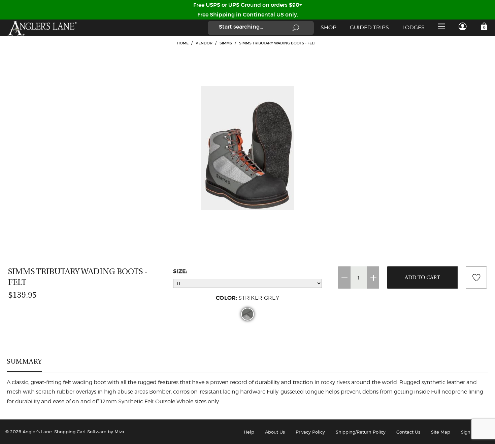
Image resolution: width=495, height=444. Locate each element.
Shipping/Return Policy (361, 432)
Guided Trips (369, 27)
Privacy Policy (310, 432)
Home (183, 43)
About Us (275, 432)
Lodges (413, 27)
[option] (247, 148)
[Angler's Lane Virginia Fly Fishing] (42, 28)
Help (249, 432)
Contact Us (408, 432)
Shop (328, 27)
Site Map (440, 432)
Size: (180, 271)
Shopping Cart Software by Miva (89, 431)
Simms (226, 43)
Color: (247, 297)
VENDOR (204, 43)
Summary (24, 361)
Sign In (468, 432)
